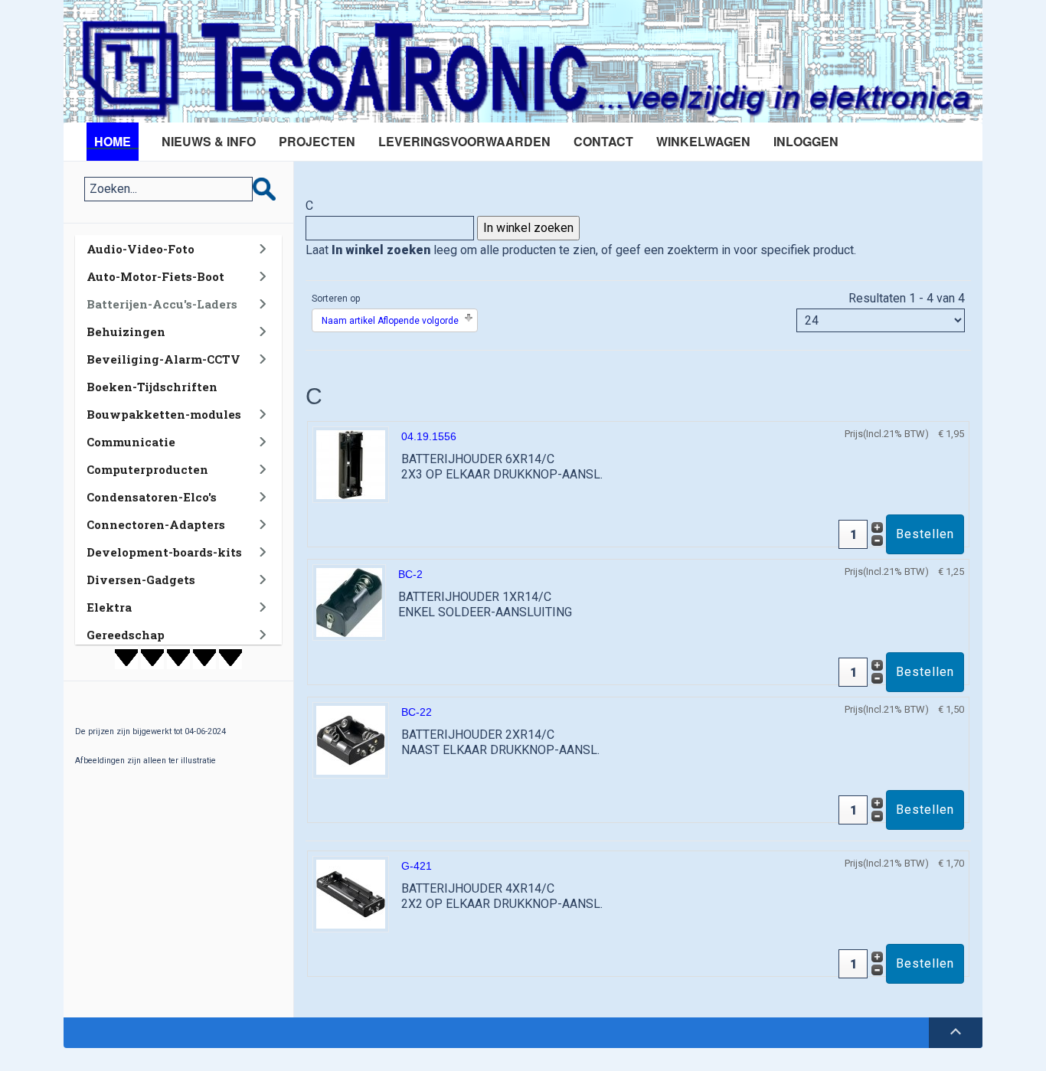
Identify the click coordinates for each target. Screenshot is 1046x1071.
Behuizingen (126, 331)
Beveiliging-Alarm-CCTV (163, 359)
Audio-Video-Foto (140, 248)
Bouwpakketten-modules (164, 414)
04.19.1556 (428, 436)
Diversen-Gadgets (141, 579)
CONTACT (603, 141)
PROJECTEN (317, 141)
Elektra (109, 607)
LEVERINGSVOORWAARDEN (464, 141)
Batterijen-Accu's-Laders (162, 304)
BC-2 (410, 574)
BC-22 (416, 712)
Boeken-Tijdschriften (152, 386)
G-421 (416, 866)
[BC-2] (349, 601)
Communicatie (131, 441)
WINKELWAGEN (703, 141)
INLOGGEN (805, 141)
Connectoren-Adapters (156, 524)
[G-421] (350, 893)
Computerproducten (147, 469)
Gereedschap (126, 634)
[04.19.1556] (350, 463)
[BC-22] (350, 739)
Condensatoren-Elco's (152, 496)
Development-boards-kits (164, 552)
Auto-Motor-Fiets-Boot (155, 276)
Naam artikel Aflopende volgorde (390, 320)
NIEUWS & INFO (209, 141)
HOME (112, 141)
